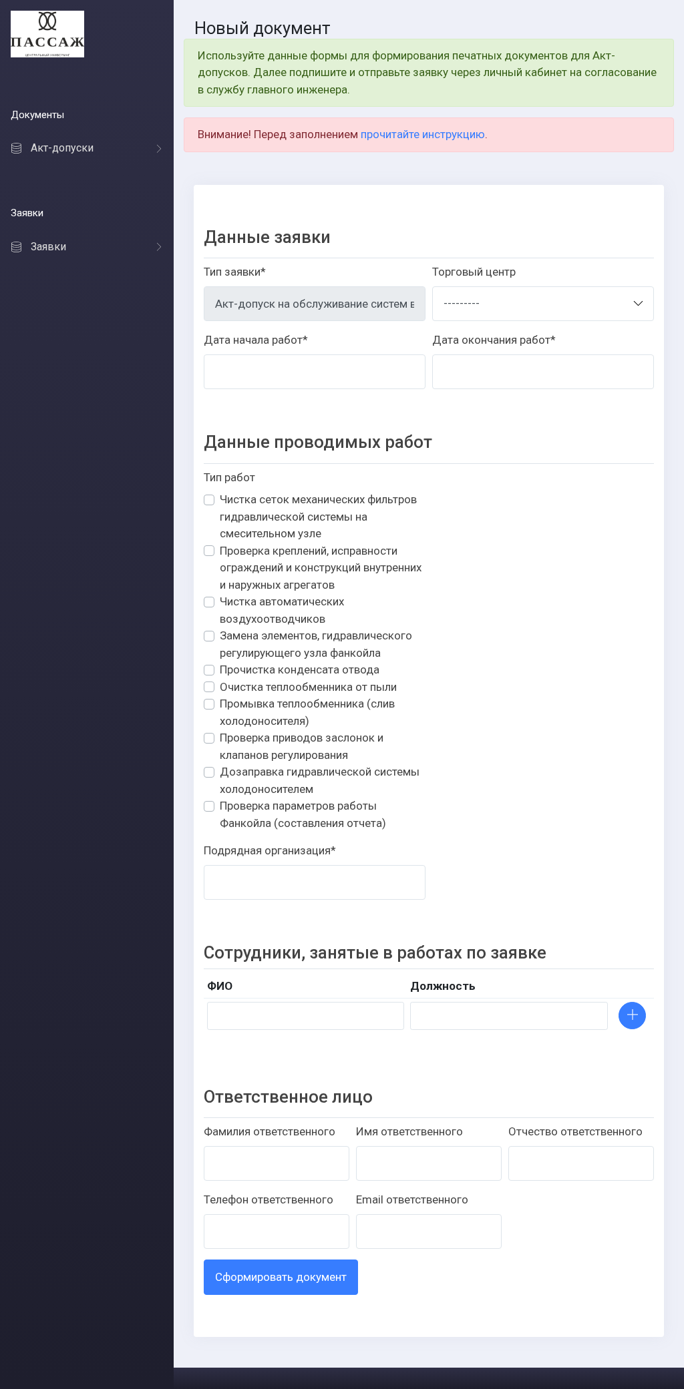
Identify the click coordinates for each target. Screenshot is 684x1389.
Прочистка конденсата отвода (299, 669)
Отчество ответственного (575, 1131)
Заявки (48, 246)
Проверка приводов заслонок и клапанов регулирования (301, 746)
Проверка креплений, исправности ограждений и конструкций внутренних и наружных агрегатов (320, 567)
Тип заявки (235, 271)
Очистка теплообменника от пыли (308, 686)
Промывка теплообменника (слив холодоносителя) (307, 712)
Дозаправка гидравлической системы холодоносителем (319, 780)
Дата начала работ (256, 339)
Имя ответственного (409, 1131)
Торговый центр (474, 271)
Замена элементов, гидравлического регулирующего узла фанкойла (316, 644)
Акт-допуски (62, 148)
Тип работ (229, 477)
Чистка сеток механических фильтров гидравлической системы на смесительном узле (318, 516)
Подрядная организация (270, 850)
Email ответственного (412, 1199)
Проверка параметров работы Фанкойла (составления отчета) (303, 814)
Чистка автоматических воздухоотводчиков (282, 610)
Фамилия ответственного (269, 1131)
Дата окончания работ (494, 339)
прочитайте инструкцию (423, 134)
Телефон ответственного (268, 1199)
